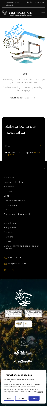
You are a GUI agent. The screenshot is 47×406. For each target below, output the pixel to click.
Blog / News (11, 227)
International (11, 205)
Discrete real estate (14, 200)
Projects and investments (17, 214)
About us (9, 232)
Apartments (10, 187)
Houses (8, 191)
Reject (9, 398)
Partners (8, 237)
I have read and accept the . (24, 154)
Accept (34, 398)
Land (6, 196)
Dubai (7, 209)
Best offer (9, 177)
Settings (21, 398)
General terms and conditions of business (21, 247)
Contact (8, 241)
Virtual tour (10, 223)
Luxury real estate (14, 182)
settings (40, 392)
